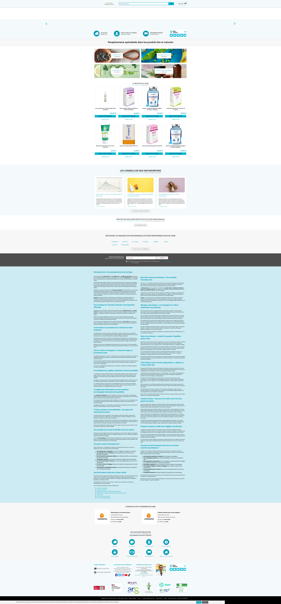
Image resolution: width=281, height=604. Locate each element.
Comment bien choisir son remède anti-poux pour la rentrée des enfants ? (140, 195)
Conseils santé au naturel (141, 211)
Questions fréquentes (102, 488)
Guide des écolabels (102, 490)
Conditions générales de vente (148, 598)
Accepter (199, 602)
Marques (173, 7)
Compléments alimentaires (98, 7)
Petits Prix (182, 7)
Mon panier (181, 3)
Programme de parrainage (132, 556)
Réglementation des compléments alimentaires (109, 491)
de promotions (141, 225)
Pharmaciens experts (149, 546)
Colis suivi (115, 546)
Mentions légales (132, 598)
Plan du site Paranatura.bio (104, 498)
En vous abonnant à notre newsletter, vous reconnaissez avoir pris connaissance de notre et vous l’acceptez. (149, 262)
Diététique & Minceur (136, 7)
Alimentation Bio (155, 7)
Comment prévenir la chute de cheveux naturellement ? (169, 195)
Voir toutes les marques (141, 249)
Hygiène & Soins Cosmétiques (145, 7)
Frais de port (100, 494)
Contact (139, 598)
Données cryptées (114, 556)
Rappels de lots (159, 598)
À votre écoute (132, 546)
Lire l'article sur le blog (100, 206)
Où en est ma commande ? (103, 496)
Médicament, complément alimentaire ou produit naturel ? (111, 493)
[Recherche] (171, 3)
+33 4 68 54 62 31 (144, 573)
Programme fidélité (149, 556)
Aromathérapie (107, 7)
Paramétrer (205, 602)
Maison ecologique (164, 7)
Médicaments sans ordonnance (166, 556)
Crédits (165, 598)
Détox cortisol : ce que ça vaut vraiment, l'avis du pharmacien (109, 195)
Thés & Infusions (126, 7)
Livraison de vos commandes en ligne (140, 507)
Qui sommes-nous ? (172, 598)
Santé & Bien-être (117, 7)
